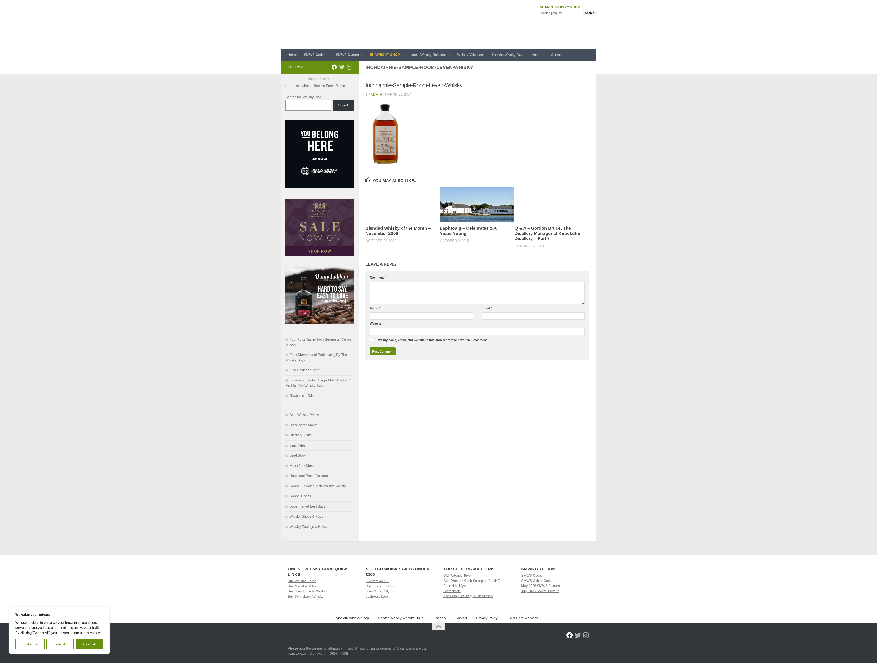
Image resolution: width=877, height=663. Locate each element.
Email (487, 308)
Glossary (439, 618)
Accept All (89, 644)
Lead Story (298, 455)
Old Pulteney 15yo (457, 575)
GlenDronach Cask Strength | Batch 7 (471, 581)
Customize (30, 644)
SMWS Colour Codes (537, 581)
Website (375, 323)
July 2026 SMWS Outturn (540, 591)
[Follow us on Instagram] (349, 67)
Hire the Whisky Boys (508, 55)
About (536, 55)
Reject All (60, 644)
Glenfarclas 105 (377, 581)
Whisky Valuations (471, 55)
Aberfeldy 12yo (454, 586)
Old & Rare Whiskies (522, 618)
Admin (376, 94)
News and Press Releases (310, 476)
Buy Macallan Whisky (304, 586)
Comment (378, 277)
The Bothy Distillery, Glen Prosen (468, 596)
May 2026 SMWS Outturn (540, 586)
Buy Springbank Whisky (306, 596)
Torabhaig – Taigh (302, 395)
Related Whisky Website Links (400, 618)
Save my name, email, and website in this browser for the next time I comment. (431, 340)
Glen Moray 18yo (378, 591)
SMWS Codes (314, 55)
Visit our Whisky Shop (352, 618)
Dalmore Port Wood (380, 586)
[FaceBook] (334, 67)
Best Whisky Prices (304, 415)
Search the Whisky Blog (303, 97)
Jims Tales (298, 445)
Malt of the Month (302, 466)
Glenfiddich (452, 591)
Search (589, 13)
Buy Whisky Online (302, 581)
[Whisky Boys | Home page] (438, 25)
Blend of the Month (303, 425)
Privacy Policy (487, 618)
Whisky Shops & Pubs (306, 516)
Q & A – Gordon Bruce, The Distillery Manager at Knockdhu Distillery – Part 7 (547, 233)
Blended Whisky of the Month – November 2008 (398, 231)
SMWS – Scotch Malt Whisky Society (318, 486)
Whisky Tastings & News (308, 527)
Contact (557, 55)
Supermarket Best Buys (307, 506)
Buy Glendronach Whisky (307, 591)
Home (292, 55)
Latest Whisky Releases (428, 55)
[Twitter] (341, 67)
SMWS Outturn (347, 55)
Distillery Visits (301, 435)
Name (375, 308)
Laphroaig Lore (377, 596)
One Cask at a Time (305, 370)
